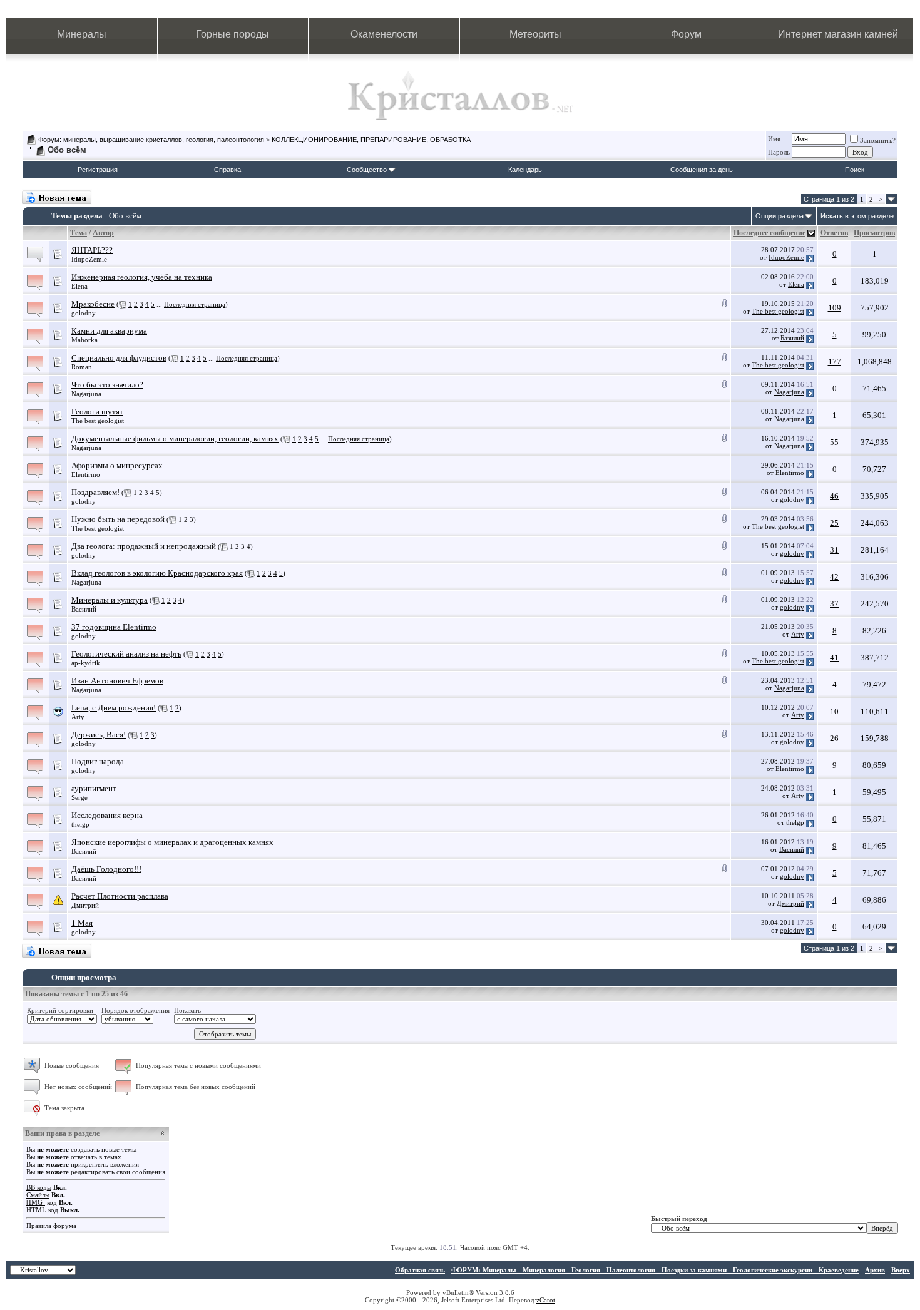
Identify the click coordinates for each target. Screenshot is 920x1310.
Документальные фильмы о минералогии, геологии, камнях (175, 438)
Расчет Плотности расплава (119, 896)
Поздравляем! (95, 492)
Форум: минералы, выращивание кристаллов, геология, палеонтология (151, 139)
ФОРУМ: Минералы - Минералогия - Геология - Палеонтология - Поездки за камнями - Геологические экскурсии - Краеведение (655, 1270)
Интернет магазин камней (838, 34)
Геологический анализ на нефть (126, 653)
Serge (79, 797)
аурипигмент (93, 788)
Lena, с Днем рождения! (113, 707)
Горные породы (232, 34)
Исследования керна (107, 815)
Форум (686, 34)
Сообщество (367, 169)
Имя (774, 139)
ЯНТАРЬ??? (92, 250)
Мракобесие (93, 304)
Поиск (854, 169)
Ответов (834, 232)
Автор (103, 232)
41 (834, 657)
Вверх (900, 1270)
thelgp (80, 824)
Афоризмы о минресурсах (117, 465)
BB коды (38, 1187)
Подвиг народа (97, 761)
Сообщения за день (701, 169)
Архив (875, 1270)
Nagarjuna (86, 393)
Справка (227, 169)
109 (834, 307)
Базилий (792, 338)
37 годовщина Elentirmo (113, 627)
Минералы (81, 34)
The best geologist (778, 311)
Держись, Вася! (98, 734)
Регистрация (98, 169)
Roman (81, 367)
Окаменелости (383, 34)
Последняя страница (194, 304)
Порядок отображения (135, 1010)
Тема (78, 232)
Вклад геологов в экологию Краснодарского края (157, 573)
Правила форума (51, 1225)
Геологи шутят (97, 411)
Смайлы (37, 1195)
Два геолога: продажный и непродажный (143, 546)
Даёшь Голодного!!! (106, 869)
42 (834, 576)
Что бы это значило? (107, 384)
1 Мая (82, 923)
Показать (187, 1010)
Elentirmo (85, 474)
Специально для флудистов (118, 357)
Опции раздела (779, 216)
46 (834, 496)
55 (834, 442)
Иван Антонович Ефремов (117, 680)
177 (834, 361)
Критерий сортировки (60, 1010)
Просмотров (874, 232)
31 (834, 550)
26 (834, 738)
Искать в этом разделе (857, 216)
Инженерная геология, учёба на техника (141, 277)
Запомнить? (878, 140)
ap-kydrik (85, 663)
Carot (547, 1300)
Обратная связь (420, 1270)
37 (834, 603)
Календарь (525, 169)
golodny (83, 313)
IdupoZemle (89, 259)
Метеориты (535, 34)
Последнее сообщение (769, 232)
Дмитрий (85, 905)
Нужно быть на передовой (118, 519)
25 (834, 523)
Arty (797, 634)
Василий (83, 609)
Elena (79, 286)
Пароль (779, 152)
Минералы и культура (109, 600)
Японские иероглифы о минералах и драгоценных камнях (172, 842)
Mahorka (84, 340)
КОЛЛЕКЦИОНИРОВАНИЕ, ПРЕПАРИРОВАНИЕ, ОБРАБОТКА (371, 139)
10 (834, 711)
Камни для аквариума (109, 330)
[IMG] (35, 1202)
